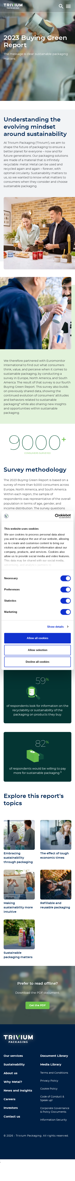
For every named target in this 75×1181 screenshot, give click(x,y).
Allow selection (37, 650)
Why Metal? (13, 1081)
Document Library (54, 1055)
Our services (13, 1055)
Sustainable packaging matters (18, 955)
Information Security (53, 1120)
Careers (9, 1099)
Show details (55, 626)
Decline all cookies (37, 661)
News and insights (18, 1090)
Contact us (12, 1116)
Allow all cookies (37, 638)
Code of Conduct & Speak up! (52, 1098)
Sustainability (14, 1064)
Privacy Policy (49, 1081)
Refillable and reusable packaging (55, 905)
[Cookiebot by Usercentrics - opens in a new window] (55, 516)
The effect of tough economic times (54, 855)
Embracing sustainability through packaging (18, 858)
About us (10, 1073)
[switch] (65, 589)
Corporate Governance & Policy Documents (54, 1110)
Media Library (50, 1064)
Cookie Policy (49, 1089)
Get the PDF (37, 1005)
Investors (11, 1108)
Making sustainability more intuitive (18, 907)
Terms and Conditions (54, 1073)
